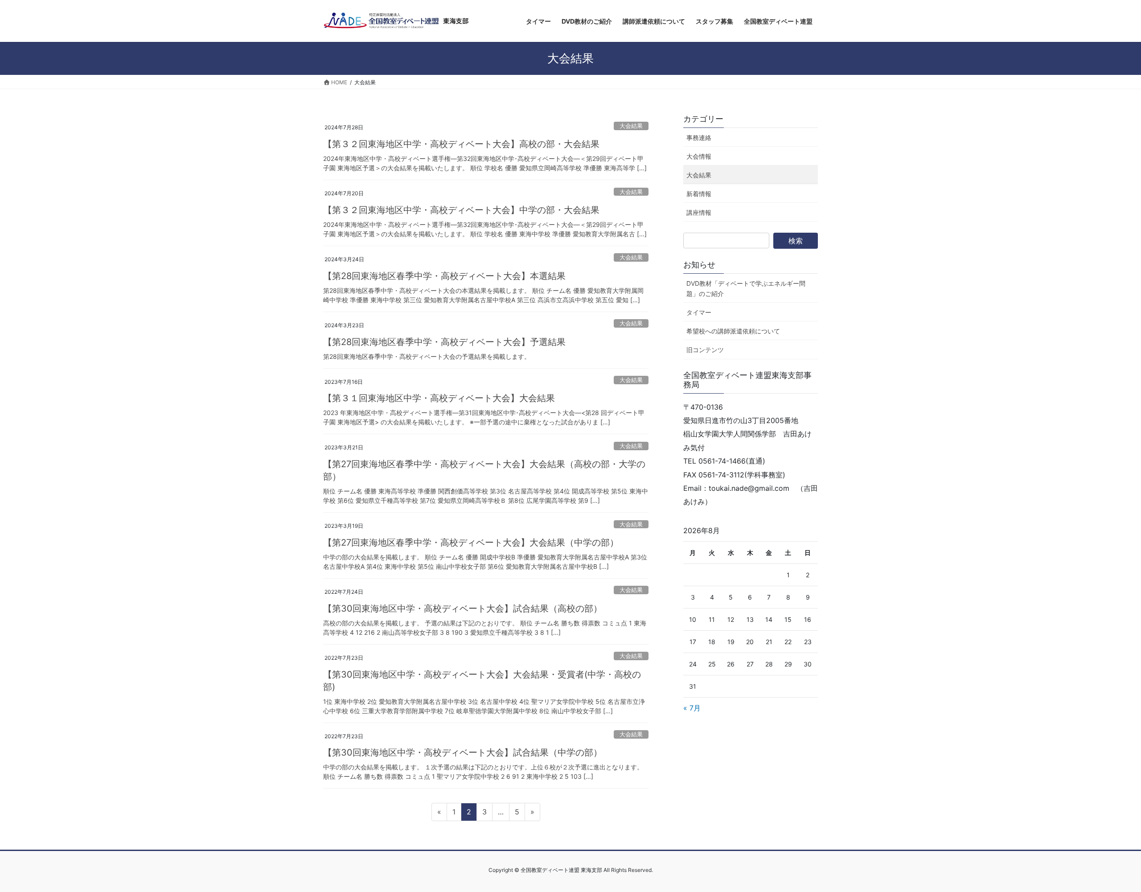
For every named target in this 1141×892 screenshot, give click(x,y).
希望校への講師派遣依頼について (733, 331)
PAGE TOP (1107, 857)
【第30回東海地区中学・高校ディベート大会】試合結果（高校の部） (462, 608)
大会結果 (631, 126)
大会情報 (698, 156)
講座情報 (698, 212)
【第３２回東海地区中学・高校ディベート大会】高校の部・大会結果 (461, 144)
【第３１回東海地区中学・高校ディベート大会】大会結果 (439, 398)
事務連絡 (698, 137)
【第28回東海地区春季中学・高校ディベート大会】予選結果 (444, 342)
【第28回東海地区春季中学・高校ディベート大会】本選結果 (444, 276)
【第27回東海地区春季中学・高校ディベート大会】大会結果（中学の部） (471, 542)
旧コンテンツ (705, 350)
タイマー (698, 312)
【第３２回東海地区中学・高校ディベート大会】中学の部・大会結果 (461, 210)
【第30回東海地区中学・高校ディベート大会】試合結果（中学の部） (462, 752)
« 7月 (692, 707)
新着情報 (698, 193)
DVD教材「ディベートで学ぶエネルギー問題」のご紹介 (745, 288)
